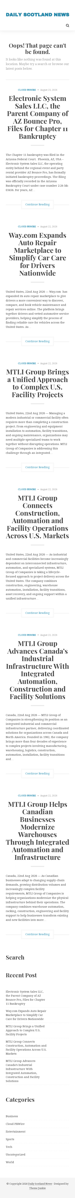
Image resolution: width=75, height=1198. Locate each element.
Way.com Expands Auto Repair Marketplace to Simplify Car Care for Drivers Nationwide (37, 253)
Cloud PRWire (27, 90)
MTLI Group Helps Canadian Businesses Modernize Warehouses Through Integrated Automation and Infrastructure (37, 830)
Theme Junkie (37, 1188)
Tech (9, 1146)
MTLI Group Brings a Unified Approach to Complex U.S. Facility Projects (37, 383)
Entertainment (15, 1131)
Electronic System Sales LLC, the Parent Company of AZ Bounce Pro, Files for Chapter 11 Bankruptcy (37, 116)
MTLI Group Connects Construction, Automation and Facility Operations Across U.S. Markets (37, 516)
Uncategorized (15, 1154)
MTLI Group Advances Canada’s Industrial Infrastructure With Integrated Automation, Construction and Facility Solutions (37, 670)
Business (12, 1116)
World (10, 1162)
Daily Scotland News (40, 1183)
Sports (10, 1139)
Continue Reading (37, 204)
